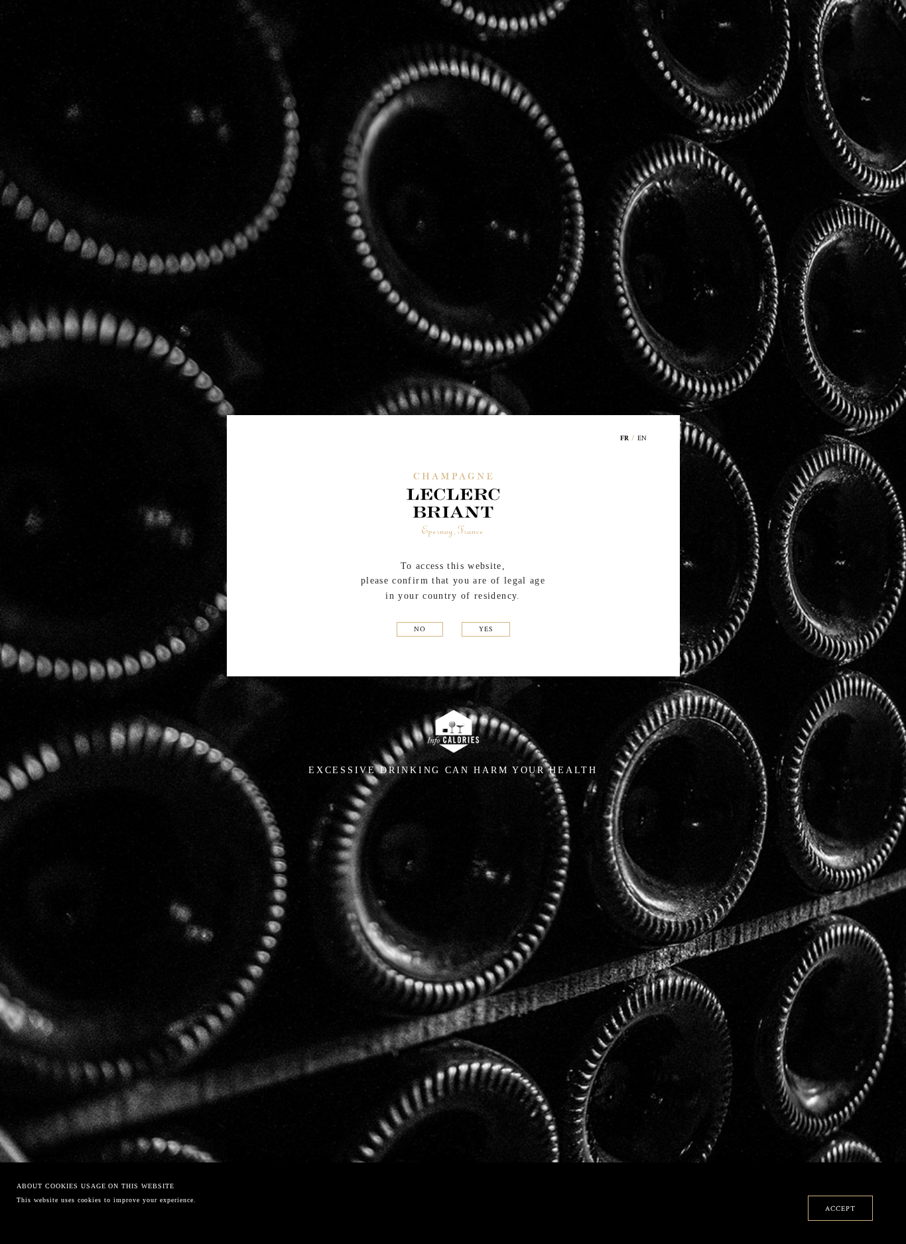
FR (624, 438)
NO (420, 628)
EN (642, 437)
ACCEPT (840, 1208)
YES (486, 628)
